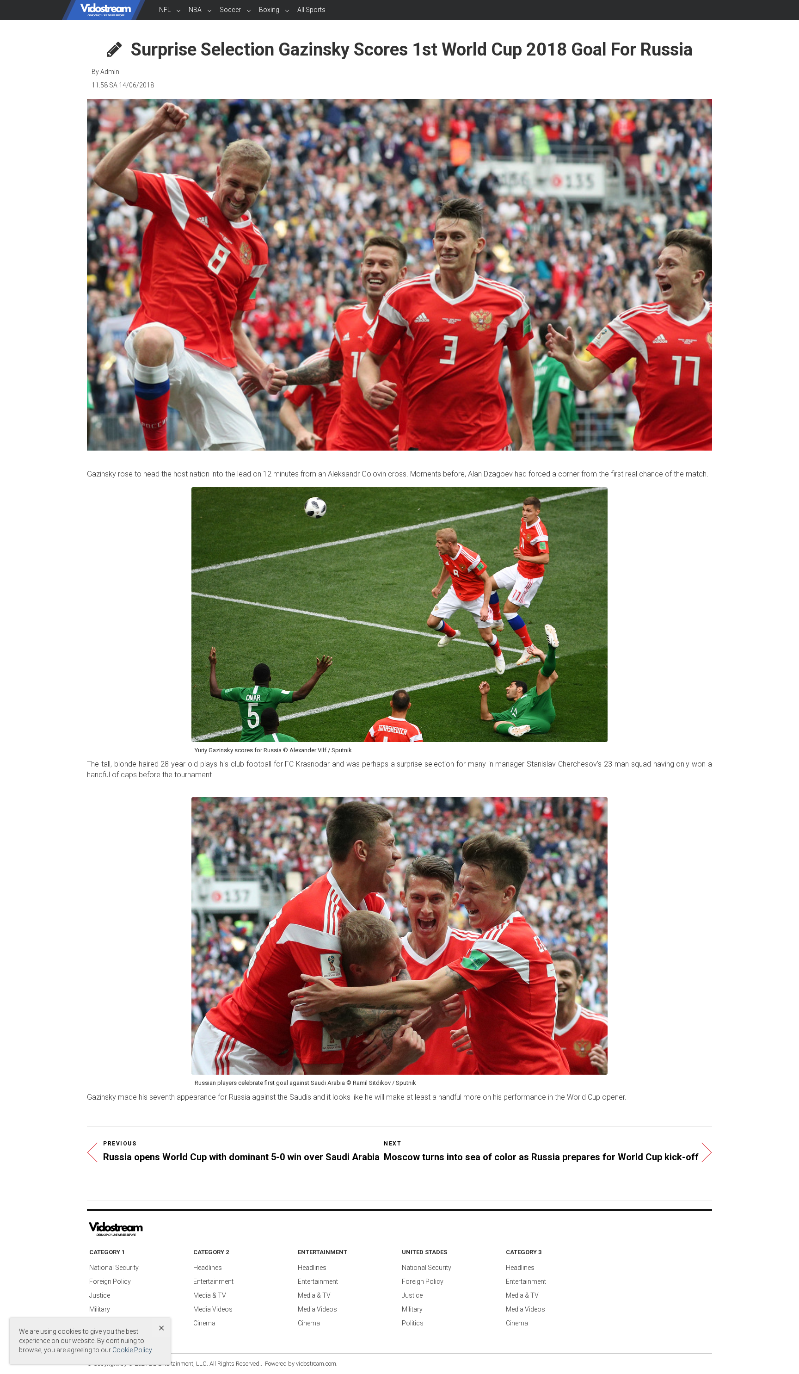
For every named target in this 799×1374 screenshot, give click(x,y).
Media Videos (213, 1309)
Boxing (269, 9)
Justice (99, 1295)
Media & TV (209, 1295)
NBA (195, 9)
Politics (413, 1323)
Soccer (230, 9)
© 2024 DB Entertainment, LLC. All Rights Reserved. (194, 1363)
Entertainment (213, 1281)
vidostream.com (316, 1363)
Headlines (207, 1267)
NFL (165, 9)
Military (99, 1309)
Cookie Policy (132, 1350)
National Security (114, 1267)
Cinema (204, 1323)
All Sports (311, 9)
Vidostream (105, 10)
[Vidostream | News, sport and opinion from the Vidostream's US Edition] (147, 1229)
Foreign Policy (110, 1281)
